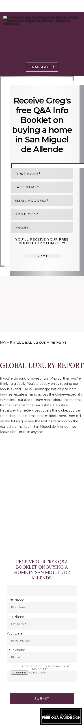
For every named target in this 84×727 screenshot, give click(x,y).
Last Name (15, 617)
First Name (15, 600)
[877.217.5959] (42, 6)
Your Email (15, 633)
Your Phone (16, 650)
